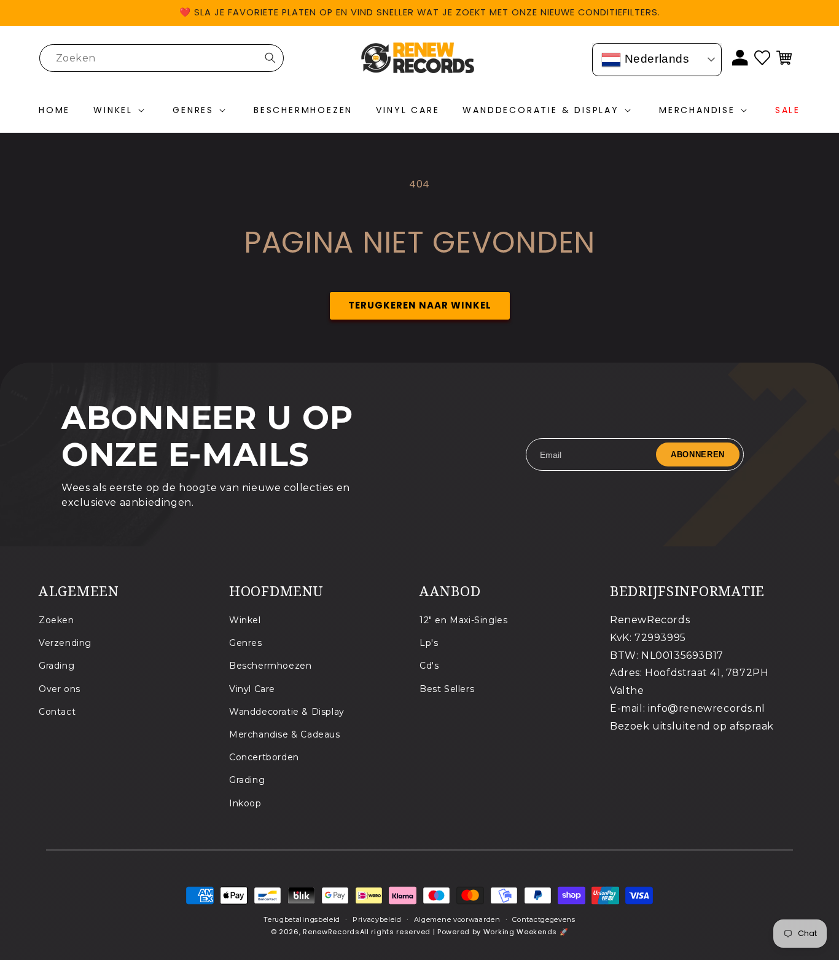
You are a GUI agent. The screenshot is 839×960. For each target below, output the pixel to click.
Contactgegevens (544, 919)
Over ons (59, 688)
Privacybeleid (377, 919)
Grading (56, 666)
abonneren (698, 454)
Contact (57, 711)
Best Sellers (446, 688)
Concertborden (264, 757)
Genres (245, 643)
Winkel (245, 620)
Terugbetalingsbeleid (301, 919)
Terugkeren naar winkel (419, 305)
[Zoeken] (270, 57)
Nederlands (655, 58)
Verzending (65, 643)
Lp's (428, 643)
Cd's (429, 666)
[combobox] (161, 58)
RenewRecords (331, 932)
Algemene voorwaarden (457, 919)
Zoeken (56, 620)
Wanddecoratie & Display (287, 711)
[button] (121, 110)
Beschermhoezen (270, 666)
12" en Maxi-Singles (463, 620)
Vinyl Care (252, 688)
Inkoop (245, 803)
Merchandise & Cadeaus (284, 735)
